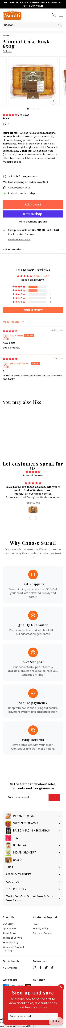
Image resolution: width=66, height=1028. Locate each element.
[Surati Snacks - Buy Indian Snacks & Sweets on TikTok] (52, 967)
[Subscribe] (54, 797)
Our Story (8, 923)
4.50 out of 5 (41, 276)
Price (6, 118)
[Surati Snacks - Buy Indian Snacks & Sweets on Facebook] (40, 967)
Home (6, 35)
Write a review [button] (33, 310)
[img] (10, 331)
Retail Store (9, 933)
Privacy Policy (40, 928)
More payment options (33, 221)
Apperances (9, 928)
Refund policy (10, 942)
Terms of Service (12, 937)
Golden (7, 51)
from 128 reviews (33, 475)
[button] (10, 115)
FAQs (36, 923)
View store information (19, 239)
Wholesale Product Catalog (13, 948)
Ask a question (12, 249)
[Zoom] (53, 101)
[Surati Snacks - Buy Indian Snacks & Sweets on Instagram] (34, 967)
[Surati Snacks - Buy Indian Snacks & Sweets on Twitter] (46, 967)
